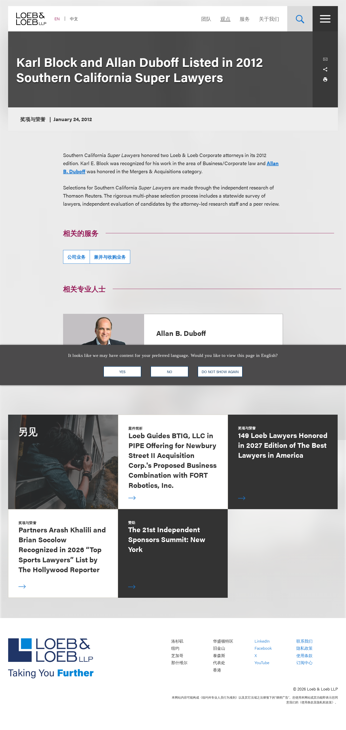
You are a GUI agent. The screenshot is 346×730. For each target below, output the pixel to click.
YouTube (262, 663)
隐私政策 (304, 648)
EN (57, 19)
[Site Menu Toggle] (325, 18)
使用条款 (304, 655)
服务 (245, 18)
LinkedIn (262, 641)
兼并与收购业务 (110, 257)
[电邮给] (325, 59)
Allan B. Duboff (181, 333)
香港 (217, 670)
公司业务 (76, 257)
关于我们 (269, 18)
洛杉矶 (177, 641)
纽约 (175, 648)
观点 (225, 18)
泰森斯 (219, 655)
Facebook (263, 648)
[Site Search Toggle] (300, 18)
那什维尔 (179, 663)
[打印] (325, 79)
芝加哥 (177, 655)
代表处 (219, 663)
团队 (206, 18)
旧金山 (219, 648)
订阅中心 (304, 663)
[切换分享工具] (325, 69)
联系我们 (304, 641)
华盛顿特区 (223, 641)
